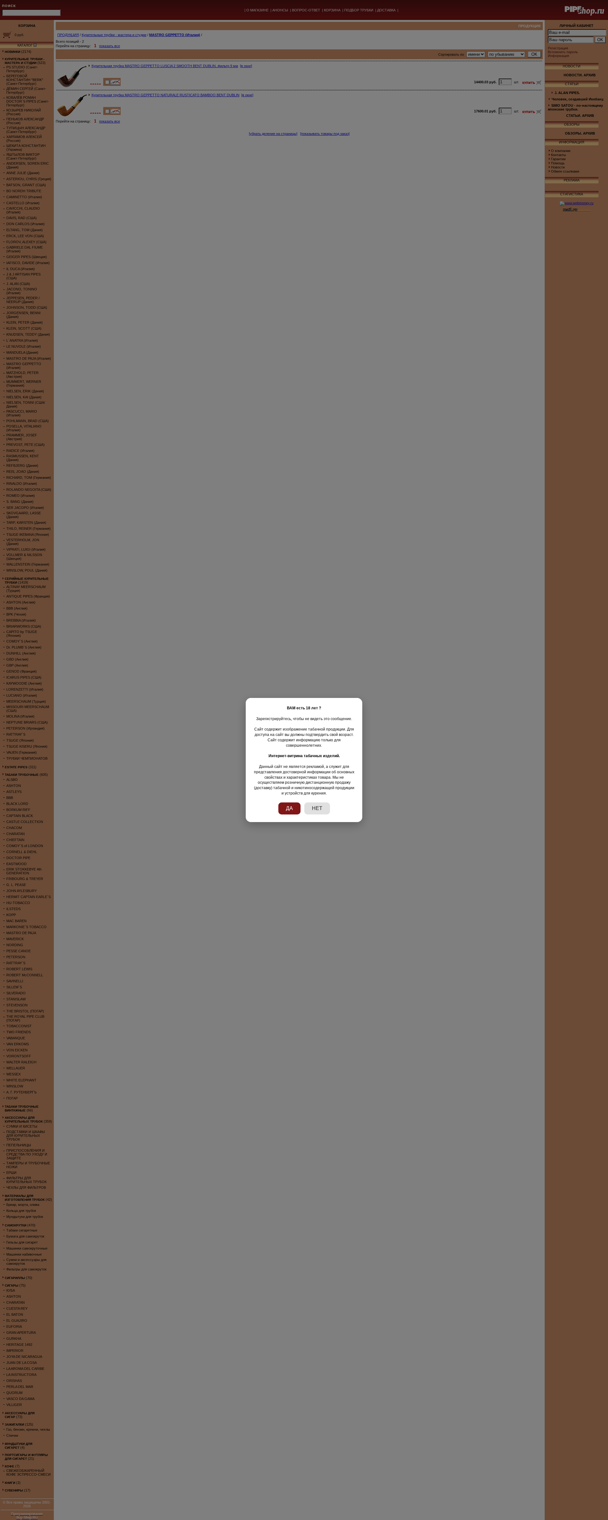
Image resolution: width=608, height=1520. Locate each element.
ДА (289, 808)
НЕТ (317, 808)
